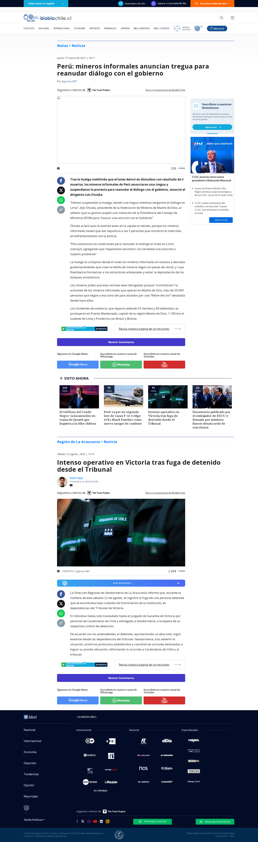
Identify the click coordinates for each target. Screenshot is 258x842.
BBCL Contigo (162, 28)
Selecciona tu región (41, 3)
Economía (79, 28)
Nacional (44, 28)
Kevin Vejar (76, 478)
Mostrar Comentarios (121, 342)
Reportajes (31, 796)
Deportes (95, 28)
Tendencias (110, 28)
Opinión (125, 28)
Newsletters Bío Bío (135, 3)
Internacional (62, 28)
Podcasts (29, 28)
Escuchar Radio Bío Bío (213, 3)
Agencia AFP (69, 81)
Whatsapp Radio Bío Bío (217, 821)
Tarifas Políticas (33, 819)
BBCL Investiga (142, 28)
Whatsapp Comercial (155, 821)
